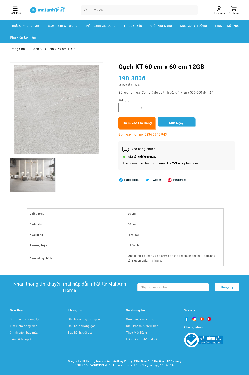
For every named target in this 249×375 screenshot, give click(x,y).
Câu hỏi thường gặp (82, 326)
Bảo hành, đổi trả (80, 332)
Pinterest (179, 180)
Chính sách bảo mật (24, 332)
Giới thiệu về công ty (24, 319)
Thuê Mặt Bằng (136, 332)
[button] (234, 10)
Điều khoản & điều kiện (142, 326)
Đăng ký (227, 287)
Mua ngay (176, 123)
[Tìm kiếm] (85, 10)
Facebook (131, 180)
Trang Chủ (17, 49)
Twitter (156, 180)
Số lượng (123, 100)
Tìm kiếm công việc (23, 326)
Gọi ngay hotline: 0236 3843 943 (142, 134)
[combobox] (139, 10)
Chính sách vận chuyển (84, 319)
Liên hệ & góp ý (20, 339)
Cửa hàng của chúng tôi (142, 319)
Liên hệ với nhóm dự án (142, 339)
